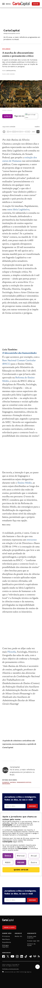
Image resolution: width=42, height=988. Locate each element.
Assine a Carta (9, 927)
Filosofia (11, 652)
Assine (36, 4)
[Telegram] (30, 956)
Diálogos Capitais (5, 946)
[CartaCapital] (5, 770)
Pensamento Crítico (24, 782)
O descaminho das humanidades (19, 353)
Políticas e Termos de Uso (10, 968)
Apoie (7, 116)
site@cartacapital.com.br (11, 33)
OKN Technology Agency (23, 972)
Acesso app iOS (33, 941)
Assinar (32, 806)
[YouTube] (12, 956)
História (13, 782)
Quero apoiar (21, 870)
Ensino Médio (25, 483)
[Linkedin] (21, 956)
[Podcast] (34, 956)
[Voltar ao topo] (37, 967)
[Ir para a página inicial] (21, 4)
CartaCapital (11, 70)
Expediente (6, 942)
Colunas (6, 49)
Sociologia (6, 783)
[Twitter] (8, 956)
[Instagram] (17, 956)
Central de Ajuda (31, 944)
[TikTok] (26, 956)
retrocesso (32, 540)
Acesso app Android (31, 937)
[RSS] (39, 956)
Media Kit (18, 936)
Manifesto (6, 939)
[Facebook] (3, 956)
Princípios (6, 936)
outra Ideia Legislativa (18, 210)
